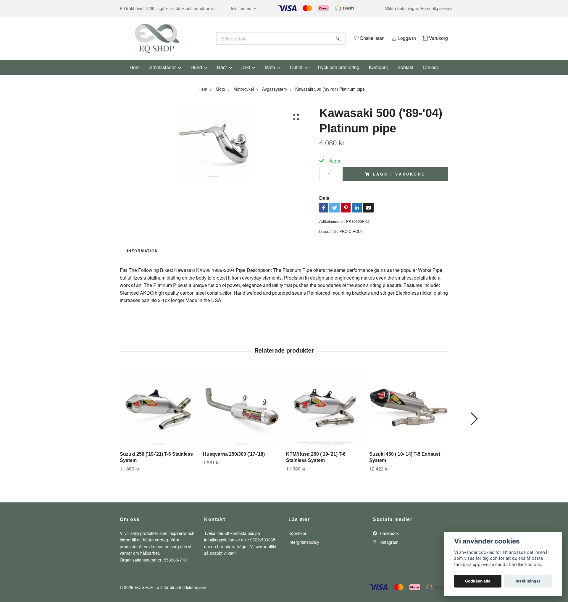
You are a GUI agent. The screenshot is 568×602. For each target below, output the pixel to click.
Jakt (245, 75)
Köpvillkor (297, 541)
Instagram (388, 550)
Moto (270, 75)
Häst (222, 75)
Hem (135, 75)
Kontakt (405, 75)
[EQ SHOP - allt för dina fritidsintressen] (202, 38)
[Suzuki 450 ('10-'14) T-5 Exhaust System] (408, 415)
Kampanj (378, 75)
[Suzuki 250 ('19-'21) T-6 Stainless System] (159, 415)
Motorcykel (243, 97)
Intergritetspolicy (303, 550)
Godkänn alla (477, 581)
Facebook (389, 541)
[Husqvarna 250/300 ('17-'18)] (242, 415)
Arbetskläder (162, 75)
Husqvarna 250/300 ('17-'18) (234, 462)
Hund (196, 75)
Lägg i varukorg (399, 182)
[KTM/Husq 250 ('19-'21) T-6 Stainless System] (325, 415)
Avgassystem (274, 97)
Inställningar (528, 581)
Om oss (431, 75)
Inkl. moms (241, 8)
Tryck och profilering (338, 75)
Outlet (296, 75)
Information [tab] (142, 259)
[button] (474, 427)
